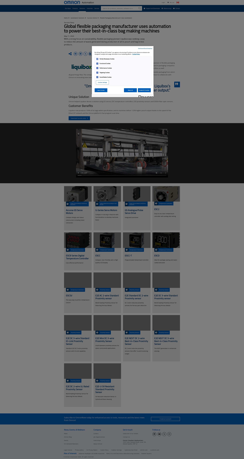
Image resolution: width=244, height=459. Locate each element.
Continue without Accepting (145, 48)
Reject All (130, 90)
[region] (123, 71)
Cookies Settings (102, 82)
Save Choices (101, 90)
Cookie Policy (136, 54)
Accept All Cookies (144, 90)
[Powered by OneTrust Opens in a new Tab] (145, 96)
